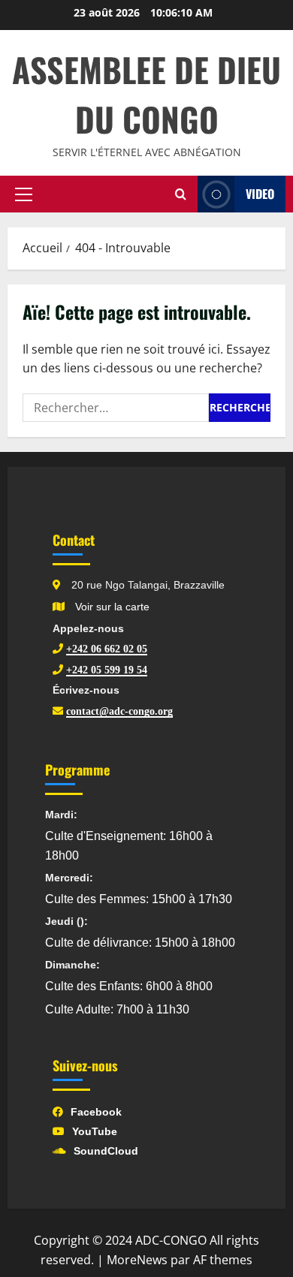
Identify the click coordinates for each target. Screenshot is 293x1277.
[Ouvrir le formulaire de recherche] (180, 194)
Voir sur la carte (111, 607)
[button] (24, 194)
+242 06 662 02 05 (106, 648)
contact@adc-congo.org (119, 711)
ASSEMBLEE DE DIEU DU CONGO (146, 94)
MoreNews (137, 1259)
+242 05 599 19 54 (106, 669)
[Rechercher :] (116, 407)
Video (260, 194)
